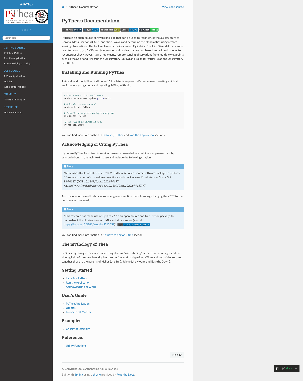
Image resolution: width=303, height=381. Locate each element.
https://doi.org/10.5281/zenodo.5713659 (89, 224)
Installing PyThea (13, 53)
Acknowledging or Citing (17, 63)
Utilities (8, 81)
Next (175, 354)
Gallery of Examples (14, 99)
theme (97, 374)
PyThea (28, 4)
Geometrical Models (15, 87)
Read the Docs (125, 374)
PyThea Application (14, 76)
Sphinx (79, 374)
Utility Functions (13, 112)
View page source (173, 7)
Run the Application (15, 58)
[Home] (63, 6)
